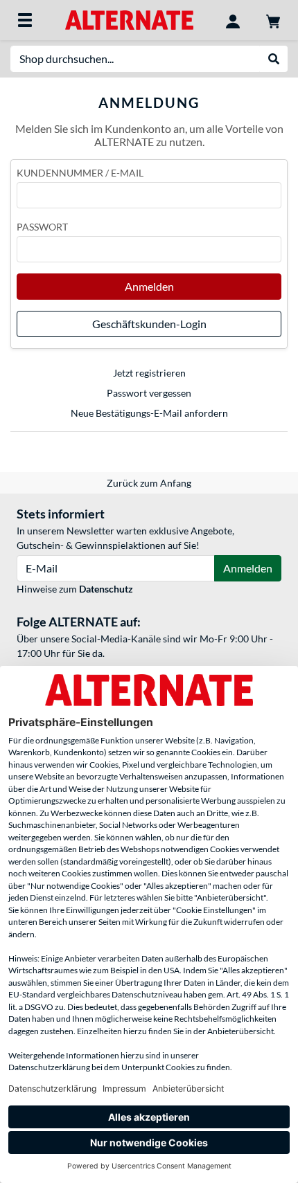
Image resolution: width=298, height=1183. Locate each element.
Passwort (42, 227)
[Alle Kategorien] (25, 20)
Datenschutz (106, 589)
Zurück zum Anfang (149, 483)
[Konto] (232, 20)
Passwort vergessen (149, 393)
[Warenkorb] (273, 20)
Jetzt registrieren (149, 373)
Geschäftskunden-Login (149, 323)
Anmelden (149, 286)
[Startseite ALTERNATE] (129, 19)
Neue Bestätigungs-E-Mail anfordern (149, 413)
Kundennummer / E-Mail (80, 173)
